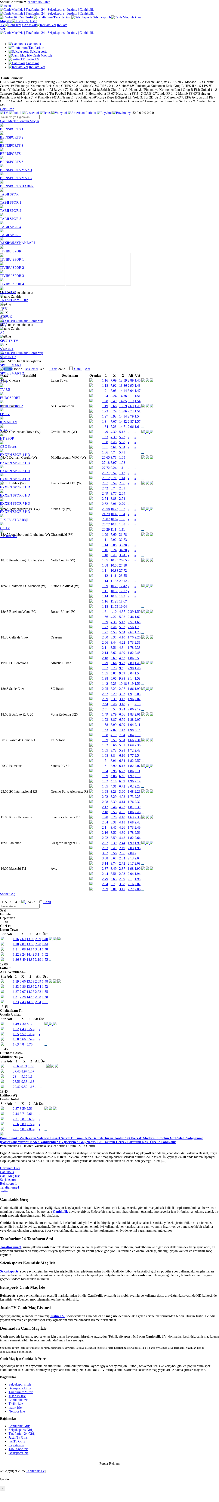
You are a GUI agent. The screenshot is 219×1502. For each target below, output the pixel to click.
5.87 (114, 673)
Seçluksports (8, 1179)
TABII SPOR (9, 194)
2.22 (105, 838)
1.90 (138, 843)
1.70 (131, 637)
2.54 (105, 884)
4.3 (121, 647)
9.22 (122, 663)
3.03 (122, 694)
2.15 (138, 730)
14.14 (30, 949)
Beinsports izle (18, 1453)
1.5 (137, 673)
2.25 (105, 689)
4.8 (22, 1044)
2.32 (105, 694)
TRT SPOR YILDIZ (14, 300)
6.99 (122, 724)
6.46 (122, 776)
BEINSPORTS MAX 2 (16, 178)
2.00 (105, 637)
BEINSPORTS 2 (11, 137)
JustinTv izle (17, 1396)
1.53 (138, 678)
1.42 (105, 683)
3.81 (114, 889)
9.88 (122, 678)
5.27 (30, 1029)
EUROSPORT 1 (11, 398)
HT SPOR (7, 438)
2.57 (138, 760)
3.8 (113, 755)
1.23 (16, 986)
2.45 (138, 653)
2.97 (122, 689)
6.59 (122, 781)
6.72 (122, 786)
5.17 (122, 622)
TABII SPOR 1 (10, 202)
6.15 (122, 766)
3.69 (114, 658)
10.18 (123, 683)
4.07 (114, 730)
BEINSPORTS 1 (11, 129)
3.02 (105, 853)
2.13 (138, 704)
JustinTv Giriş (18, 1437)
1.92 (131, 776)
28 (14, 1076)
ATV (3, 324)
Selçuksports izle (20, 1384)
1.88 (131, 719)
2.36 (138, 745)
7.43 (23, 1002)
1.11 (105, 539)
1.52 (45, 954)
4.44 (114, 627)
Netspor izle (17, 1411)
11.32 (114, 581)
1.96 (131, 699)
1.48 (45, 949)
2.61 (131, 632)
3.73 (114, 750)
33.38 (123, 545)
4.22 (114, 617)
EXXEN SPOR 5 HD (15, 487)
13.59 (30, 939)
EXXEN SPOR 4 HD (15, 479)
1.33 (16, 1002)
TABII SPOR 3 (10, 219)
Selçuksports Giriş (21, 1430)
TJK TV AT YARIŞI (14, 520)
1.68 (105, 735)
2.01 (138, 714)
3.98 (114, 771)
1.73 (138, 632)
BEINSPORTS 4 (11, 153)
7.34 (122, 735)
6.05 (114, 678)
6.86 (23, 986)
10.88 (114, 570)
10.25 (114, 560)
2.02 (131, 786)
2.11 (137, 724)
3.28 (114, 817)
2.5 (137, 658)
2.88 (38, 997)
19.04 (123, 606)
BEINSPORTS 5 (11, 162)
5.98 (122, 750)
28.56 (17, 1081)
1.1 (104, 570)
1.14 (105, 545)
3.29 (114, 694)
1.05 (105, 560)
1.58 (105, 724)
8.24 (114, 550)
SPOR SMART (10, 365)
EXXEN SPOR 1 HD (15, 454)
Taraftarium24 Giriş (22, 1433)
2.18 (105, 658)
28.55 (123, 575)
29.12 (123, 581)
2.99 (122, 879)
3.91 (114, 760)
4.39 (122, 653)
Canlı (47, 902)
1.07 (31, 1071)
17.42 (123, 586)
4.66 (23, 1039)
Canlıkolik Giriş (19, 1426)
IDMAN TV (8, 422)
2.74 (38, 986)
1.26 (16, 959)
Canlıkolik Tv (35, 1471)
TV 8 (3, 381)
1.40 (45, 939)
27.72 (123, 570)
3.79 (114, 714)
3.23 (114, 689)
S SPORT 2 (8, 357)
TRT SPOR (8, 292)
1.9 (130, 694)
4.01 (23, 1129)
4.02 (122, 796)
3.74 (114, 863)
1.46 (138, 668)
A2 (2, 332)
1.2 (15, 949)
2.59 (105, 889)
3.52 (114, 832)
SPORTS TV (9, 341)
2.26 (138, 637)
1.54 (105, 771)
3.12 (122, 699)
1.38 (105, 678)
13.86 (30, 944)
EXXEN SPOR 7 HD (15, 503)
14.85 (30, 959)
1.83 (131, 714)
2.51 (131, 622)
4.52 (122, 658)
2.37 (105, 868)
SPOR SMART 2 (12, 373)
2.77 (30, 1124)
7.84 (23, 944)
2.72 (122, 863)
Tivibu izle (16, 1403)
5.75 (114, 668)
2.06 (105, 642)
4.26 (122, 827)
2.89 (131, 663)
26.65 (123, 560)
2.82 (38, 991)
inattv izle (15, 1407)
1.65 (138, 622)
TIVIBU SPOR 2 (12, 267)
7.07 (23, 991)
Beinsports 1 (8, 1183)
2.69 (38, 981)
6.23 (114, 683)
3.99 (114, 724)
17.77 (123, 591)
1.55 (45, 959)
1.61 (105, 611)
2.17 (131, 863)
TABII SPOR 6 (10, 243)
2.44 (131, 617)
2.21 (138, 791)
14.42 (30, 954)
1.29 (105, 663)
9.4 (121, 668)
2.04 (131, 735)
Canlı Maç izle (10, 1176)
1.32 (105, 668)
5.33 (122, 627)
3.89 (23, 1124)
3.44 (114, 642)
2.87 (105, 843)
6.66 (122, 714)
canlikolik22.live (39, 2)
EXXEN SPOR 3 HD (15, 471)
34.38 (123, 550)
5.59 (30, 1039)
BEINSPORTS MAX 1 (16, 170)
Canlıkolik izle (18, 1400)
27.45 (17, 1071)
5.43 (30, 1034)
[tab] (9, 121)
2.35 (138, 817)
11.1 (113, 575)
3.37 (114, 637)
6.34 (122, 760)
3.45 (114, 827)
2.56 (131, 627)
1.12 (105, 575)
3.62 (114, 653)
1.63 (105, 730)
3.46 (114, 704)
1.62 (138, 617)
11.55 (114, 606)
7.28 (23, 997)
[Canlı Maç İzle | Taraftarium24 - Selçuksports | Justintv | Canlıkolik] (47, 9)
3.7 (113, 884)
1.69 (105, 622)
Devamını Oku (10, 1168)
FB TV (5, 414)
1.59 (138, 611)
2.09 (131, 853)
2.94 (38, 1002)
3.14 (105, 863)
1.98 (131, 730)
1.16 (105, 550)
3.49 (114, 848)
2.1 (104, 647)
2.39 (131, 611)
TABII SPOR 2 (10, 210)
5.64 (114, 663)
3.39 (114, 699)
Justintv (5, 1191)
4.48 (122, 838)
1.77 (105, 632)
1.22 (16, 954)
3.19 (131, 683)
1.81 (131, 807)
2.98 (131, 668)
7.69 (23, 939)
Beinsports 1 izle (20, 1388)
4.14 (122, 802)
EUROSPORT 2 (11, 406)
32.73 (123, 539)
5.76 (30, 1044)
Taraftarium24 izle (21, 1392)
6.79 (122, 719)
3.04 (131, 673)
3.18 (122, 704)
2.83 (30, 1129)
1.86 (131, 658)
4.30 (23, 1024)
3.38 (114, 822)
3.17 (122, 889)
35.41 (123, 555)
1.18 (105, 555)
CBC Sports (8, 446)
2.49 (138, 827)
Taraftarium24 (9, 1187)
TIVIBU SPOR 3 (12, 275)
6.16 (122, 755)
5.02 (122, 617)
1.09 (105, 586)
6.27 (122, 771)
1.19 (16, 981)
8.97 (24, 1071)
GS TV (5, 528)
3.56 (114, 853)
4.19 (114, 735)
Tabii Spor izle (18, 1449)
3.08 (105, 858)
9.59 (122, 673)
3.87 (114, 719)
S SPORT (6, 349)
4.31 (114, 786)
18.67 (123, 601)
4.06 (114, 776)
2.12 (105, 807)
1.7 (137, 627)
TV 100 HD (8, 536)
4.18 (114, 781)
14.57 (30, 997)
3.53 (114, 709)
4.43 (23, 1029)
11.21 (114, 601)
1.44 (45, 944)
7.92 (114, 539)
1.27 (16, 991)
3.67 (114, 858)
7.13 (122, 730)
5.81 (122, 745)
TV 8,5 (5, 389)
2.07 (138, 699)
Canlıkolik (7, 1172)
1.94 (131, 724)
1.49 (105, 714)
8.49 (114, 555)
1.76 (131, 802)
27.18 (123, 565)
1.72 (105, 627)
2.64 (138, 838)
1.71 (105, 760)
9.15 (24, 1076)
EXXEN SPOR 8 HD (15, 511)
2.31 (138, 642)
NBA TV (6, 430)
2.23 (138, 786)
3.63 (114, 879)
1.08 (105, 565)
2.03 (138, 694)
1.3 (15, 997)
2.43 (138, 750)
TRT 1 (4, 308)
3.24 (122, 709)
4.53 (114, 632)
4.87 (122, 611)
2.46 (138, 812)
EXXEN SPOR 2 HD (15, 463)
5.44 (122, 632)
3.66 (114, 745)
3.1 (130, 678)
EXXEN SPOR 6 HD (15, 495)
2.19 (138, 709)
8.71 (24, 1066)
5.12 (30, 1024)
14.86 (30, 1002)
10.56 (114, 565)
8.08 (114, 545)
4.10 (114, 611)
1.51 (105, 766)
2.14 (105, 653)
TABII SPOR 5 (10, 235)
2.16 (105, 832)
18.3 (122, 596)
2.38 (138, 647)
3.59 (114, 740)
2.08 (105, 802)
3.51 (114, 647)
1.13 (31, 1081)
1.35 (105, 673)
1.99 (138, 689)
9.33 (24, 1081)
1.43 (138, 663)
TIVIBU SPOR (10, 251)
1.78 (131, 647)
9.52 (24, 1087)
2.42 (138, 822)
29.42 (17, 1087)
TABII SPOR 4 (10, 227)
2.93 (105, 848)
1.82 (131, 653)
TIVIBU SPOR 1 (12, 259)
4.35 (114, 622)
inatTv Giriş (17, 1441)
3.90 (114, 766)
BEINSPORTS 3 (11, 145)
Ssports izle (16, 1445)
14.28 (30, 991)
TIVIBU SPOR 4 (12, 284)
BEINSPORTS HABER (17, 186)
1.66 (105, 617)
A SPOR (6, 316)
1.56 (138, 683)
